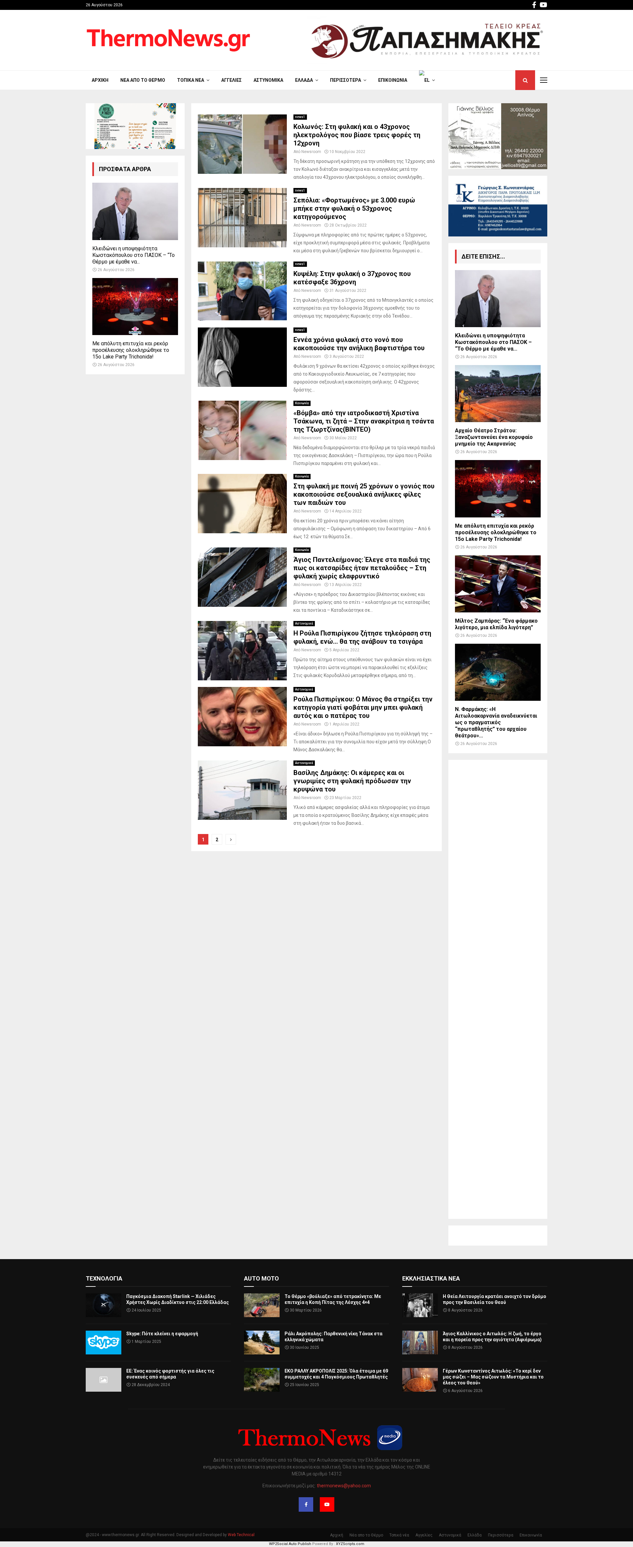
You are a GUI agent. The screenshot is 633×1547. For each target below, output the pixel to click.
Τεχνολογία (104, 1278)
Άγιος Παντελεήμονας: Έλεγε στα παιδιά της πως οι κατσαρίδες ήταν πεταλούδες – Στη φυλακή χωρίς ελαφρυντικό (361, 568)
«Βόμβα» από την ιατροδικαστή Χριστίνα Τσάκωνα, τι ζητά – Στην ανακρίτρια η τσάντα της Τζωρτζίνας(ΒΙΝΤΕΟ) (363, 421)
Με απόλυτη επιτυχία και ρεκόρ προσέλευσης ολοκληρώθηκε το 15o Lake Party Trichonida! (130, 350)
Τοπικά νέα (190, 80)
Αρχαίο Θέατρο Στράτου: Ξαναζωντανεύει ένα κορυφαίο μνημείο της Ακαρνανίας (494, 437)
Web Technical (241, 1534)
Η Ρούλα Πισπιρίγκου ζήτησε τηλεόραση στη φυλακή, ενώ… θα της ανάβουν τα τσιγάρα (362, 637)
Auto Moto (261, 1278)
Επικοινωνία (392, 80)
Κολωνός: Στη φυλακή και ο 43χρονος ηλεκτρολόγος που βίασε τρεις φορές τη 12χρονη (356, 135)
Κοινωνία (302, 403)
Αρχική (100, 80)
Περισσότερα (345, 80)
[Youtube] (327, 1504)
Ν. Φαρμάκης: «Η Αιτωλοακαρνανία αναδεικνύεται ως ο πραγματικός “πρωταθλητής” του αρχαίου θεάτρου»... (496, 722)
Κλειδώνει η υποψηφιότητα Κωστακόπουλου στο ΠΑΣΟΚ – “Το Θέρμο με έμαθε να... (133, 255)
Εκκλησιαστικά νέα (431, 1278)
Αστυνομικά (268, 80)
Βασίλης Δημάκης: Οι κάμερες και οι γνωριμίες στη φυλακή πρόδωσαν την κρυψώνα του (352, 781)
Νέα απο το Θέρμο (142, 80)
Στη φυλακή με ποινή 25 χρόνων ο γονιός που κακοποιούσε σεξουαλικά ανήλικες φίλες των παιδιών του (364, 494)
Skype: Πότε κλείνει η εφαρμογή (162, 1333)
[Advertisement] (498, 989)
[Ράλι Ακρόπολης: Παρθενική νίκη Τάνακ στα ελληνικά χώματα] (262, 1342)
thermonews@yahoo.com (344, 1485)
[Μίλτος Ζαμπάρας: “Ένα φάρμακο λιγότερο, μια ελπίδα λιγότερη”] (498, 583)
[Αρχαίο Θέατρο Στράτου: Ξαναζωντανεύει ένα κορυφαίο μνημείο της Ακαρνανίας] (498, 393)
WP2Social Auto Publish (290, 1544)
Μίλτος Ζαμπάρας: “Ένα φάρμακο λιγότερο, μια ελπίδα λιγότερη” (496, 624)
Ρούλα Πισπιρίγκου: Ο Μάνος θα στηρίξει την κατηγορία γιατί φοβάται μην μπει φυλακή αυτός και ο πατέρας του (363, 707)
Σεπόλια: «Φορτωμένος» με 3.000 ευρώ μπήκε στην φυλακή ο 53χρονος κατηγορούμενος (354, 208)
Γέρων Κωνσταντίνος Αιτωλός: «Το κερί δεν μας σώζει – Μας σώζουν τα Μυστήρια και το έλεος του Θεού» (493, 1376)
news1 (300, 117)
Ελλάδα (304, 80)
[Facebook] (306, 1504)
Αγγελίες (231, 80)
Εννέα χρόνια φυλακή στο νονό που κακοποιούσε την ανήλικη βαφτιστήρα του (359, 344)
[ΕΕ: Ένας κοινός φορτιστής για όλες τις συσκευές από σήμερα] (103, 1380)
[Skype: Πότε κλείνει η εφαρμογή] (103, 1342)
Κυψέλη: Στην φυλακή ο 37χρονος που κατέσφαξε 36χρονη (352, 278)
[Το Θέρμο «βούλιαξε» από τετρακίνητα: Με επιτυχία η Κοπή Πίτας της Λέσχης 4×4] (262, 1305)
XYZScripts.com (350, 1544)
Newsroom (311, 151)
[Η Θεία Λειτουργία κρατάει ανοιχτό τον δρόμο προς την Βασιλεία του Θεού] (420, 1305)
